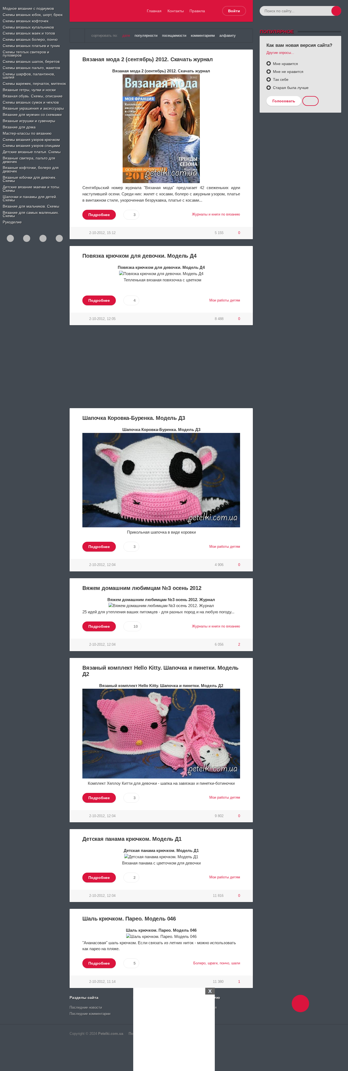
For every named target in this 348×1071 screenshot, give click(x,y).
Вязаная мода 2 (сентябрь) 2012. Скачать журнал (147, 59)
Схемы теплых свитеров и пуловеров (26, 54)
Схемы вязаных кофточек (25, 21)
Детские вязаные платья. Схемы (32, 152)
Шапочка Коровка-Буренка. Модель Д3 (133, 418)
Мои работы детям (224, 300)
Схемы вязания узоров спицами (31, 145)
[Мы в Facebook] (42, 238)
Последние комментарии (90, 1014)
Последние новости (86, 1008)
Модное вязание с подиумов (28, 8)
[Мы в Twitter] (59, 238)
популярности (146, 36)
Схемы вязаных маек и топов (29, 33)
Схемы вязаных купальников (28, 27)
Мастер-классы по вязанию (27, 133)
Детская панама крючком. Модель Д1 (131, 839)
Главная (154, 11)
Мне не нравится (287, 71)
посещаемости (174, 36)
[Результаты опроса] (310, 101)
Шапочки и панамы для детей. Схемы (30, 198)
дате (126, 36)
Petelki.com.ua (110, 1034)
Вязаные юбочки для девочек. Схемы (29, 179)
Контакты (175, 11)
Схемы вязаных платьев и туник (31, 46)
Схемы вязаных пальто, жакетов (31, 68)
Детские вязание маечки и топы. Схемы (31, 189)
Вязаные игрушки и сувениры (29, 121)
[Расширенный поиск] (326, 11)
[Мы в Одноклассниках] (10, 238)
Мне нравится (285, 63)
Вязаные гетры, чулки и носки (29, 90)
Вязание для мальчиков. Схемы (31, 206)
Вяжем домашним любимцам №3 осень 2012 (141, 588)
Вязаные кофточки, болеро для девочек (31, 169)
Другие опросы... (280, 53)
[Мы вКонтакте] (26, 238)
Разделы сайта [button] (84, 997)
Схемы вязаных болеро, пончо (30, 39)
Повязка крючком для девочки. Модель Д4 (139, 256)
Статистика (205, 1014)
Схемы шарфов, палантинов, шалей (29, 76)
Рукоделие (12, 222)
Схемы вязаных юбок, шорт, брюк (33, 15)
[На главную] (77, 35)
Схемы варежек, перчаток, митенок (34, 83)
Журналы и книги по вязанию (216, 214)
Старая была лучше (290, 87)
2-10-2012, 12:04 (102, 565)
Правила (197, 11)
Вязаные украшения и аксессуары (33, 108)
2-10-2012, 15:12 (102, 233)
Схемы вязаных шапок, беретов (31, 61)
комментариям (203, 36)
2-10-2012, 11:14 (102, 982)
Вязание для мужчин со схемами (32, 114)
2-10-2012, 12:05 (102, 319)
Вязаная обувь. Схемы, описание (33, 96)
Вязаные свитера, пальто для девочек (29, 160)
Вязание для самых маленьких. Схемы (31, 214)
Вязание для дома (19, 127)
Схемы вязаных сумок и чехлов (31, 102)
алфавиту (227, 36)
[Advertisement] (174, 1028)
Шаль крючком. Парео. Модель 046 (129, 919)
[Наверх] (300, 1003)
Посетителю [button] (208, 997)
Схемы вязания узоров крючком (31, 139)
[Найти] (336, 11)
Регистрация (206, 1008)
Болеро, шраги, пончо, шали (216, 963)
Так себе (280, 79)
